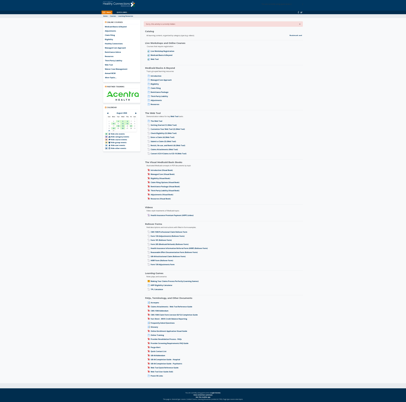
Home (105, 16)
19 (122, 126)
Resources (109, 56)
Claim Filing (110, 35)
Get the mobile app (203, 397)
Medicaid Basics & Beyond (116, 27)
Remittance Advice (113, 52)
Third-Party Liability (113, 60)
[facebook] (298, 12)
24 (113, 128)
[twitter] (301, 12)
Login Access (297, 4)
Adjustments (110, 31)
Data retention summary (203, 395)
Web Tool (174, 116)
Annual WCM (110, 73)
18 (118, 126)
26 (122, 128)
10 (113, 124)
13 (127, 124)
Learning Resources (125, 16)
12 (122, 124)
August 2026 (122, 113)
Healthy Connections (114, 43)
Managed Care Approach (115, 48)
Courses (113, 16)
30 (109, 131)
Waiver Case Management (116, 69)
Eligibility (109, 39)
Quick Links (122, 12)
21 (131, 126)
